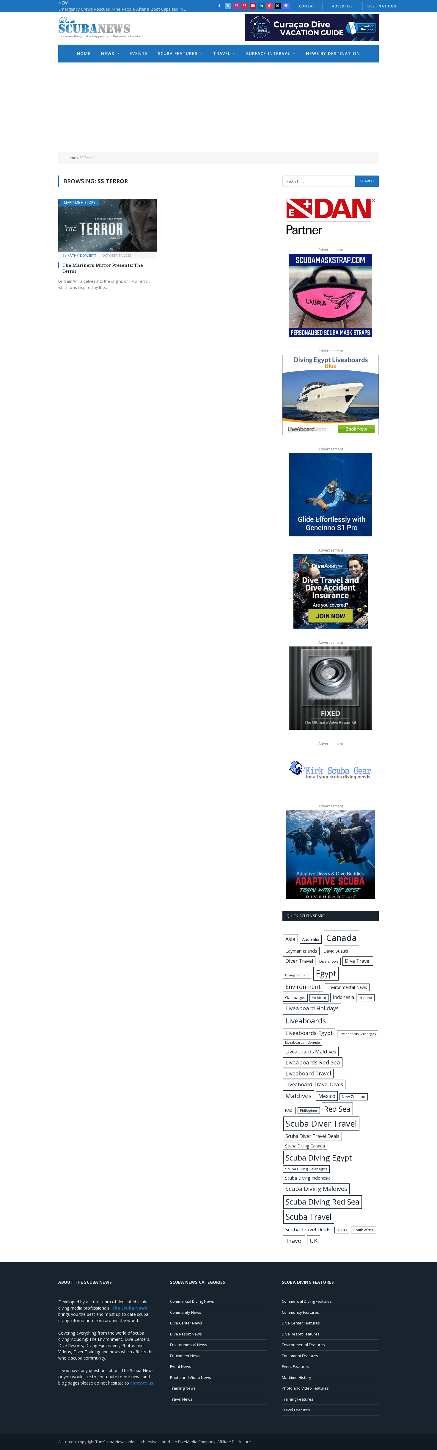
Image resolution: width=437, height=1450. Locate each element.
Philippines (308, 1110)
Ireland (366, 997)
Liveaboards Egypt (309, 1032)
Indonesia (343, 997)
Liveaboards (305, 1020)
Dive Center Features (301, 1323)
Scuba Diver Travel (321, 1123)
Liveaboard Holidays (312, 1008)
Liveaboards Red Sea (312, 1062)
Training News (183, 1388)
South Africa (363, 1229)
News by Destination (333, 53)
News (107, 53)
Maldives (298, 1096)
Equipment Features (300, 1355)
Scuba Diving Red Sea (322, 1202)
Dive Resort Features (301, 1334)
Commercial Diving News (192, 1301)
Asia (290, 938)
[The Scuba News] (102, 28)
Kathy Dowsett (82, 255)
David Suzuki (335, 951)
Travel (222, 53)
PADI (289, 1110)
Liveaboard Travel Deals (314, 1084)
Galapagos (295, 997)
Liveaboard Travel (308, 1073)
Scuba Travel (309, 1216)
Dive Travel (358, 960)
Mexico (326, 1096)
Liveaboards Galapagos (357, 1033)
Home (84, 53)
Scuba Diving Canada (305, 1146)
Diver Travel (299, 961)
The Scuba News (110, 1441)
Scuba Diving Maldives (316, 1189)
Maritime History (79, 202)
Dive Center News (186, 1323)
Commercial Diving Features (307, 1301)
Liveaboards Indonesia (302, 1042)
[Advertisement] (218, 107)
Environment (303, 987)
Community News (185, 1312)
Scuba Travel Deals (308, 1229)
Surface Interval (268, 53)
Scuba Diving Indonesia (308, 1178)
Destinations (381, 6)
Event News (180, 1366)
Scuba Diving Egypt (319, 1158)
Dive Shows (328, 961)
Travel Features (296, 1410)
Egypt (326, 973)
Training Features (297, 1399)
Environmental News (347, 987)
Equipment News (185, 1355)
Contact (308, 6)
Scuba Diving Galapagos (306, 1169)
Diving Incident (297, 975)
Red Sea (337, 1109)
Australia (310, 939)
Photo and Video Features (305, 1388)
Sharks (342, 1230)
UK (313, 1240)
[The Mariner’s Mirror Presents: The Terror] (107, 225)
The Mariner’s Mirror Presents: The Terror (102, 268)
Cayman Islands (301, 951)
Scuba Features (178, 53)
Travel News (181, 1399)
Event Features (295, 1366)
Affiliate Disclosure (234, 1441)
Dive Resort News (186, 1334)
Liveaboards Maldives (310, 1051)
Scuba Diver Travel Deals (312, 1136)
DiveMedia (187, 1441)
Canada (341, 938)
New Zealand (353, 1096)
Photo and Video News (190, 1377)
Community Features (300, 1312)
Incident (319, 997)
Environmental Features (303, 1344)
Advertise (342, 6)
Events (139, 53)
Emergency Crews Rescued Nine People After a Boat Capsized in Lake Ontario (125, 9)
